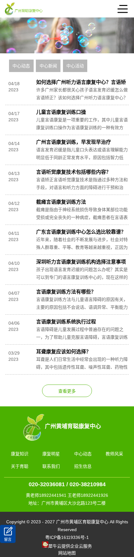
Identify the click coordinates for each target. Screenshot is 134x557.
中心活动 (75, 65)
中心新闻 (48, 65)
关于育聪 (19, 466)
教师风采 (114, 453)
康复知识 (19, 453)
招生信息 (83, 466)
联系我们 (51, 466)
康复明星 (51, 453)
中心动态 (21, 65)
